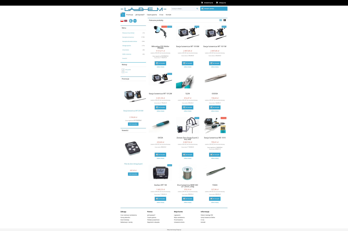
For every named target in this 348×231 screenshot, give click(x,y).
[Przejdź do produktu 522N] (187, 82)
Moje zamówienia (179, 217)
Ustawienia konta (179, 222)
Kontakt (203, 222)
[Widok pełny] (224, 20)
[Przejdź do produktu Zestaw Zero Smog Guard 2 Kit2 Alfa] (187, 126)
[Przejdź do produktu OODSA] (214, 82)
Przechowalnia (178, 220)
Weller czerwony (126, 54)
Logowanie (177, 215)
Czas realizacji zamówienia (129, 215)
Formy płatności (125, 217)
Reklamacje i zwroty (126, 222)
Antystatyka (125, 50)
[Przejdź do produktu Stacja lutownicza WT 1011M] (214, 35)
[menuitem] (129, 14)
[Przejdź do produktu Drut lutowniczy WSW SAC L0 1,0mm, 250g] (187, 173)
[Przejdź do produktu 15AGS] (214, 173)
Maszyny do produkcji (128, 33)
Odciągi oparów (126, 45)
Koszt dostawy (125, 220)
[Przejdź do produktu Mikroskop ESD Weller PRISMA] (160, 35)
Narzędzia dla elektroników (129, 41)
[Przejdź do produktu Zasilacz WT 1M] (160, 173)
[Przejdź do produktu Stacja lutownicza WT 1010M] (187, 35)
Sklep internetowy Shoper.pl (174, 229)
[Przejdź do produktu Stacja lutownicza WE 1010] (214, 126)
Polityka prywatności (153, 220)
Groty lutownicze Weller (208, 217)
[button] (160, 67)
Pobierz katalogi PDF (207, 215)
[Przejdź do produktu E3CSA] (160, 126)
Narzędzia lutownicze (128, 37)
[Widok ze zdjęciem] (220, 20)
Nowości (124, 58)
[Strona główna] (143, 8)
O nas (202, 220)
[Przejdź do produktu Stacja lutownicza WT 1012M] (160, 82)
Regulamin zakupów (153, 222)
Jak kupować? (151, 215)
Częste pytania (151, 217)
